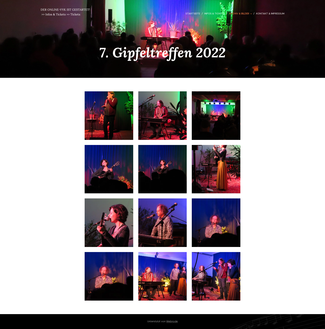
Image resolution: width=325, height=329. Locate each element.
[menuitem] (194, 13)
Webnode (172, 321)
